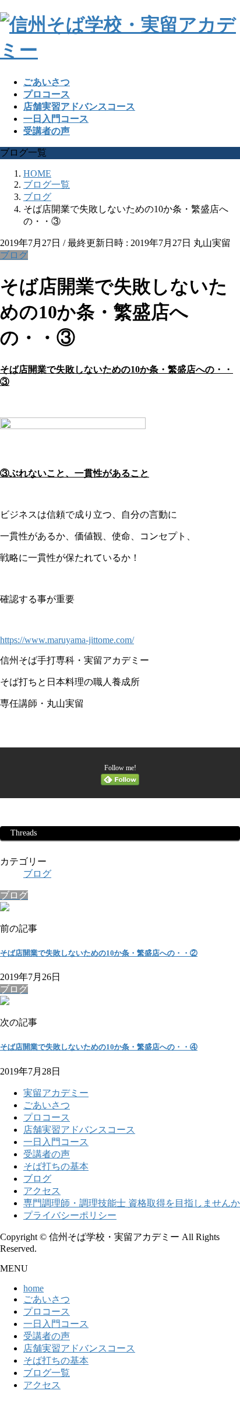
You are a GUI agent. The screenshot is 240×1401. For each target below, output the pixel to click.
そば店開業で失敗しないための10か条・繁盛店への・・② (98, 953)
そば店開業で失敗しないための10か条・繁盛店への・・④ (98, 1046)
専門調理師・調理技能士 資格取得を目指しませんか (131, 1203)
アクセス (42, 1191)
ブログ (14, 255)
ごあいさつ (46, 1105)
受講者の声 (46, 1154)
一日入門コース (56, 1142)
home (33, 1288)
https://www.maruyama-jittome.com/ (67, 640)
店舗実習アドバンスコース (79, 1130)
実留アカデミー (56, 1093)
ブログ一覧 (46, 1373)
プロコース (46, 1117)
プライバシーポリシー (70, 1215)
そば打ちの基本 (56, 1166)
